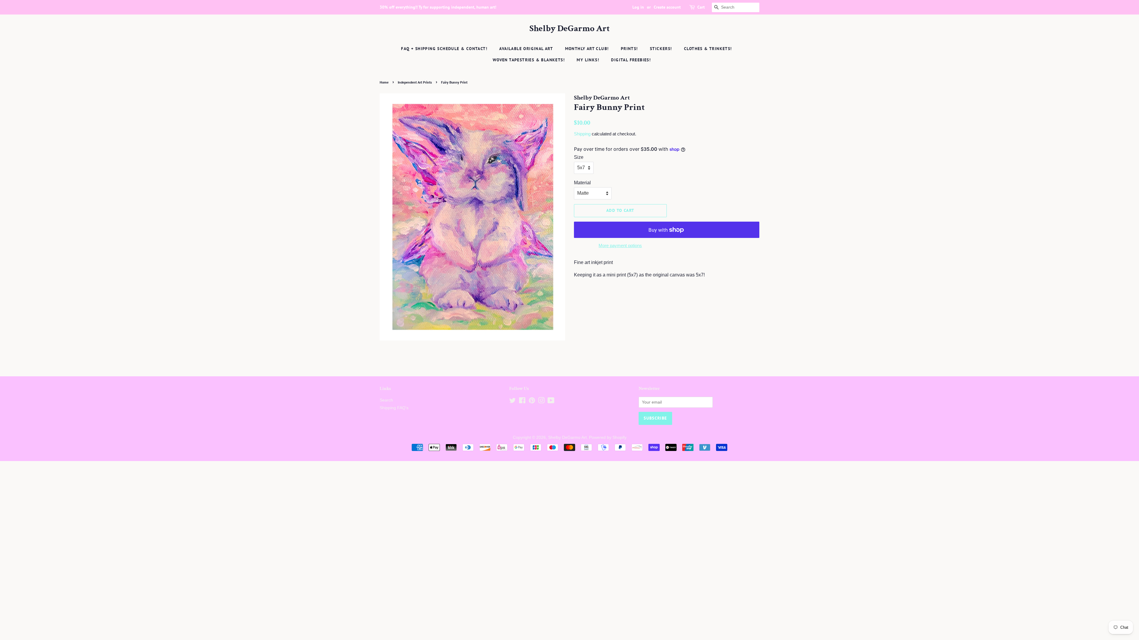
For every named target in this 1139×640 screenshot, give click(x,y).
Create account (667, 7)
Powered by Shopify (607, 437)
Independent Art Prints (415, 82)
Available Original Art (526, 48)
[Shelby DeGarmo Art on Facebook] (522, 401)
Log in (638, 7)
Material (582, 182)
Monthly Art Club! (587, 48)
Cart (701, 7)
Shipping (582, 133)
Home (384, 82)
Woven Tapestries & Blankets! (529, 60)
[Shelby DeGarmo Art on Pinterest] (532, 401)
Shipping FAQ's (394, 408)
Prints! (629, 48)
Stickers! (661, 48)
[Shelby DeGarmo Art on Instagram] (541, 401)
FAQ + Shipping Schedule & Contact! (444, 48)
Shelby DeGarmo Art (569, 28)
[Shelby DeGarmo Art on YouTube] (551, 401)
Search (386, 400)
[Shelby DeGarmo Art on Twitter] (512, 401)
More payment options (620, 245)
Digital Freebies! (631, 60)
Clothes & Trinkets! (708, 48)
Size (578, 157)
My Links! (588, 60)
